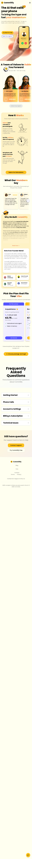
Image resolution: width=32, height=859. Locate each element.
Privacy (19, 474)
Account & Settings (12, 409)
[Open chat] (28, 855)
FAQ (17, 469)
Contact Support (16, 445)
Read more (15, 245)
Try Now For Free (7, 32)
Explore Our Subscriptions (16, 172)
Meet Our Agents (7, 36)
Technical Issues (10, 423)
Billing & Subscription (13, 416)
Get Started (13, 338)
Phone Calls (8, 402)
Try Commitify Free (16, 450)
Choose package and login (17, 354)
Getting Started (10, 395)
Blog (17, 465)
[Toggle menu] (30, 3)
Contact (16, 473)
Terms (13, 474)
